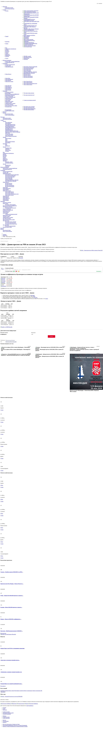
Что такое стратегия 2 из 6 (10, 207)
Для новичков (6, 721)
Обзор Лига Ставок (7, 190)
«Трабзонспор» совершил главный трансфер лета (11, 671)
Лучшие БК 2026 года (7, 169)
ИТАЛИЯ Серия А (9, 128)
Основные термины (7, 202)
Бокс (4, 152)
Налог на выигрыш (7, 208)
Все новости (3, 686)
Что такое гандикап (7, 218)
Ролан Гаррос (8, 150)
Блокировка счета (6, 211)
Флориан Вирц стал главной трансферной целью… (11, 683)
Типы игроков (6, 212)
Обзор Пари (5, 187)
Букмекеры (2, 170)
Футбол (4, 121)
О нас (4, 708)
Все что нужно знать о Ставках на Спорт (11, 724)
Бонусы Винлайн (8, 177)
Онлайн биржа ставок (7, 227)
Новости (2, 228)
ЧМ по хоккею (8, 138)
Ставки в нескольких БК (8, 209)
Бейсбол (4, 154)
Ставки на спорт (6, 711)
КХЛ (6, 139)
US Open (7, 151)
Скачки (4, 157)
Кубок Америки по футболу (11, 136)
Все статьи (3, 691)
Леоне (46, 298)
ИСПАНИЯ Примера (9, 126)
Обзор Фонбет (6, 200)
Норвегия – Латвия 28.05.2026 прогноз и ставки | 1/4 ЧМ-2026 (15, 355)
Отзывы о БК (5, 172)
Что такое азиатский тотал (10, 222)
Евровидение (8, 165)
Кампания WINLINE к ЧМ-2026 (11, 180)
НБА (6, 144)
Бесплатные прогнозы (7, 119)
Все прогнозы (3, 633)
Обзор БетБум (6, 199)
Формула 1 (5, 158)
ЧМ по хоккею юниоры (10, 141)
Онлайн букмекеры (7, 713)
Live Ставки (5, 213)
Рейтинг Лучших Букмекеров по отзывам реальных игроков (15, 726)
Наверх (51, 336)
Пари (34, 296)
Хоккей (4, 137)
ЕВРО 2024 (7, 133)
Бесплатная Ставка (7, 230)
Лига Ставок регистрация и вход (12, 193)
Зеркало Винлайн (8, 178)
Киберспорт (5, 159)
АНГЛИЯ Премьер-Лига (10, 125)
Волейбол (5, 155)
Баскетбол (5, 143)
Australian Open (8, 147)
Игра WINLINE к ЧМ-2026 (10, 181)
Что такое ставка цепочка (10, 204)
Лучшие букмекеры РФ (7, 171)
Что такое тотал (6, 220)
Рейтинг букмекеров (4, 167)
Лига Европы (8, 123)
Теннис (4, 146)
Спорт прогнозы (6, 718)
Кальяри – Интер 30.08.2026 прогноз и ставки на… (11, 607)
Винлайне (33, 295)
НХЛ (6, 140)
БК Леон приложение (9, 185)
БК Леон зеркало (8, 184)
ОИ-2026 (4, 160)
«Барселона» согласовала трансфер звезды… (10, 660)
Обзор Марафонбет (7, 188)
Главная (4, 707)
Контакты (5, 709)
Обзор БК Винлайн (7, 173)
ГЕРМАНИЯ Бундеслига (10, 127)
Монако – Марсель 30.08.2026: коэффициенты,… (10, 619)
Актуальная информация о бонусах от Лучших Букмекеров (15, 725)
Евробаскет (7, 145)
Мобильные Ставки (7, 215)
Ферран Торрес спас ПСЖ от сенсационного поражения (12, 648)
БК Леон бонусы (8, 183)
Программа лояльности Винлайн (12, 174)
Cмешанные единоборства (8, 153)
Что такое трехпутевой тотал (11, 223)
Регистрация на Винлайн (10, 175)
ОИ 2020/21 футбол (9, 162)
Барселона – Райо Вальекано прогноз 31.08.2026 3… (11, 630)
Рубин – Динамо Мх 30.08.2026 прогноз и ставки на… (11, 595)
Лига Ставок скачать (9, 195)
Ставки (1, 120)
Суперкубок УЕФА (9, 134)
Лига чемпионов (8, 122)
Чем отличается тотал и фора (9, 219)
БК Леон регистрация (9, 186)
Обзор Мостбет (6, 196)
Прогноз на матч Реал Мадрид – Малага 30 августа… (11, 583)
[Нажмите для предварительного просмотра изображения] (91, 250)
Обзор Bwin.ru (6, 197)
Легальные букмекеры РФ (8, 712)
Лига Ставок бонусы (9, 191)
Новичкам (2, 201)
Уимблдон (7, 149)
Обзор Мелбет (6, 189)
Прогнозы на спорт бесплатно (10, 340)
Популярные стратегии (7, 206)
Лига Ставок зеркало (9, 192)
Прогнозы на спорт (7, 118)
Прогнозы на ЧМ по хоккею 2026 (11, 341)
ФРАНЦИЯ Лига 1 (9, 129)
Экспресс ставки (6, 216)
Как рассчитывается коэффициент (10, 205)
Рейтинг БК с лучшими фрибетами (10, 168)
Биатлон (4, 156)
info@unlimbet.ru (30, 705)
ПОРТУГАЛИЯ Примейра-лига (11, 130)
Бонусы (2, 229)
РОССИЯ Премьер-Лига (10, 124)
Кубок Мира (7, 142)
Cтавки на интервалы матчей (11, 214)
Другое (4, 164)
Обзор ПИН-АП (6, 198)
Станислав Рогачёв (9, 268)
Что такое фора (6, 224)
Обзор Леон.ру (6, 182)
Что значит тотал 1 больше (10, 221)
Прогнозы (2, 116)
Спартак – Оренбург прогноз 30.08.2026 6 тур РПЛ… (11, 572)
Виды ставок (5, 203)
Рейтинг (4, 715)
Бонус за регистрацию (7, 231)
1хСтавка (35, 297)
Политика (7, 166)
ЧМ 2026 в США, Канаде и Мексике (12, 131)
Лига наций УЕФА (9, 135)
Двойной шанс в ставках (8, 217)
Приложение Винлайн (9, 176)
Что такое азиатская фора (10, 225)
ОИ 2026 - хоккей (8, 161)
